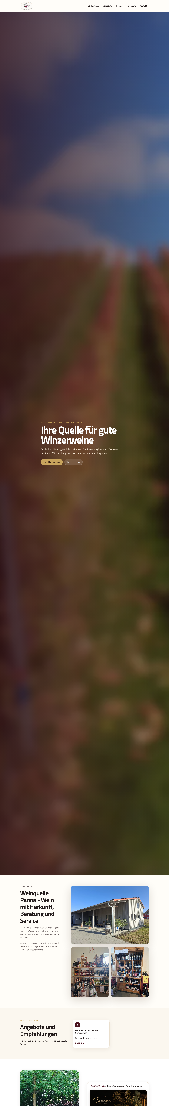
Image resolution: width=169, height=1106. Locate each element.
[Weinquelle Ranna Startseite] (26, 5)
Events (119, 5)
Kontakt (143, 5)
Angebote (107, 5)
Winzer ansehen (73, 462)
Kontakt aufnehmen (51, 462)
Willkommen (93, 5)
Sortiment (131, 5)
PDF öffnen (80, 1043)
